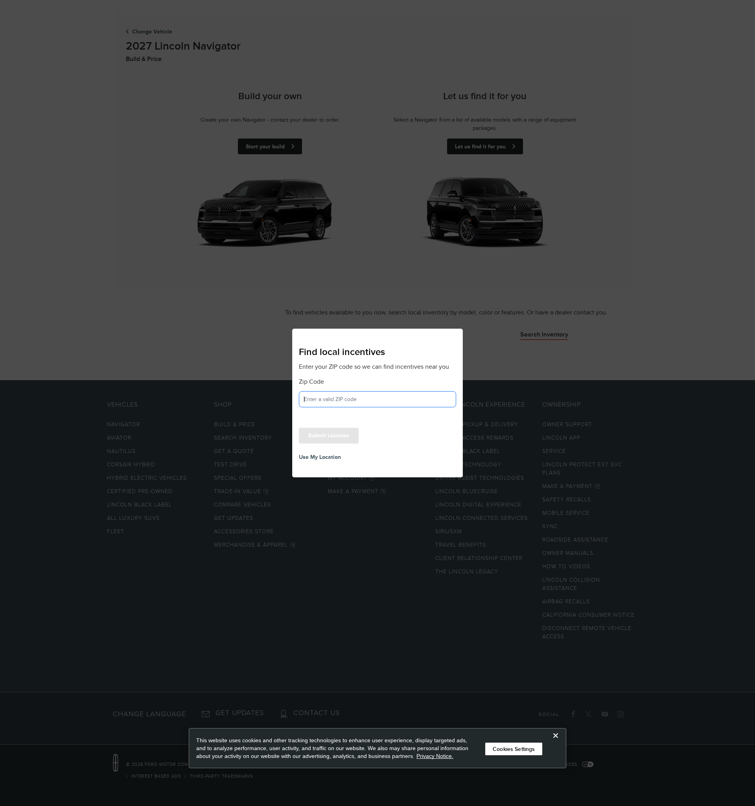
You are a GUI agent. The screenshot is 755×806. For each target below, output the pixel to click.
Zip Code (311, 381)
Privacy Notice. (434, 756)
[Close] (555, 742)
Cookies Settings (514, 749)
